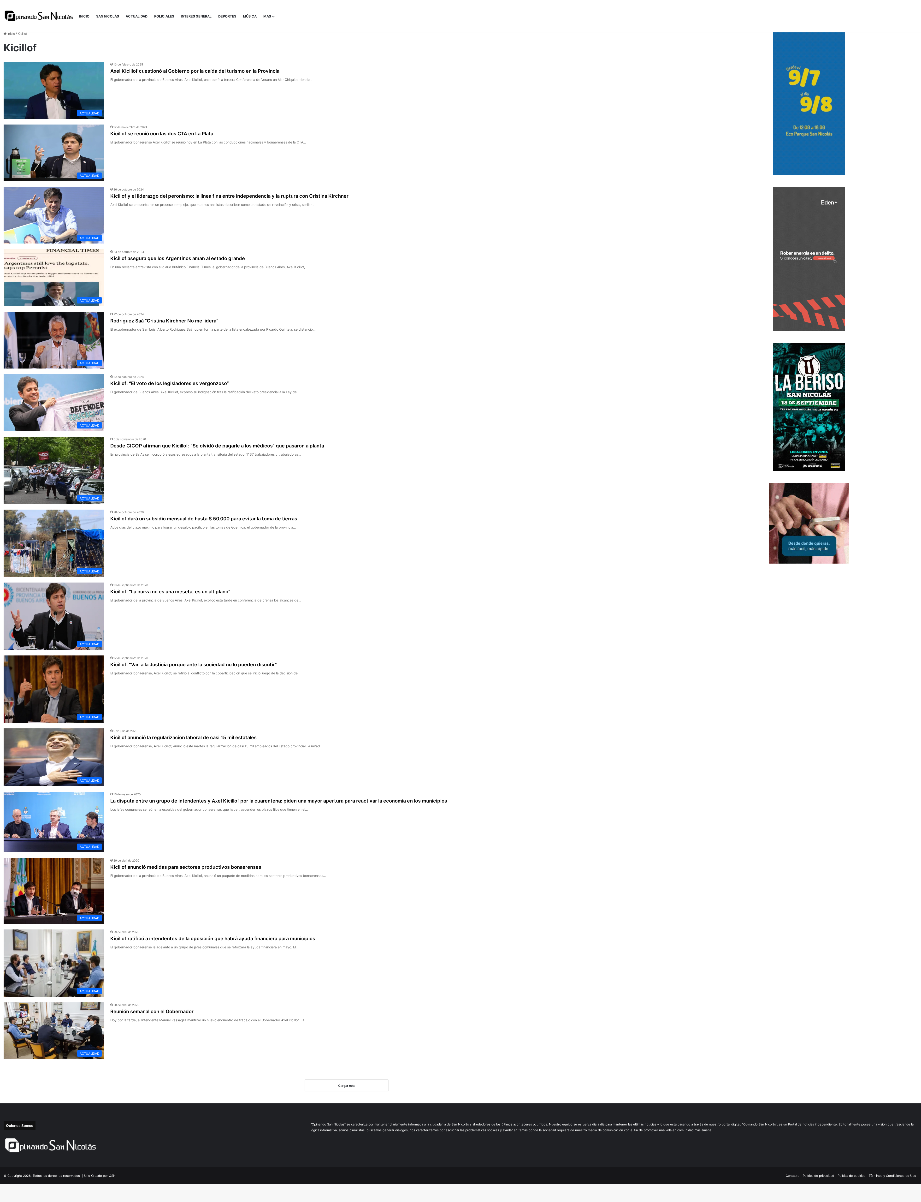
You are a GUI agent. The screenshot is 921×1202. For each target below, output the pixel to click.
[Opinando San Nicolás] (40, 16)
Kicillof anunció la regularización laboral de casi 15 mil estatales (183, 737)
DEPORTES (227, 16)
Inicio (10, 34)
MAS (267, 16)
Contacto (792, 1176)
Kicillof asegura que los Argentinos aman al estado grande (177, 258)
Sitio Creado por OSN (100, 1176)
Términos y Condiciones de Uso (892, 1176)
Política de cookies (851, 1176)
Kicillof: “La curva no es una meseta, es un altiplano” (170, 592)
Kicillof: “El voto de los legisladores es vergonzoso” (169, 383)
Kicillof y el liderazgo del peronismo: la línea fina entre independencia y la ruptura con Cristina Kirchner (229, 196)
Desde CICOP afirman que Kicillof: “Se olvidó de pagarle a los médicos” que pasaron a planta (217, 446)
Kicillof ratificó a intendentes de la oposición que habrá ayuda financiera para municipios (212, 938)
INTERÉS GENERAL (196, 16)
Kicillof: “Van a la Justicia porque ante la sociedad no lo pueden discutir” (193, 664)
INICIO (84, 16)
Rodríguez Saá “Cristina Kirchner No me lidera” (164, 321)
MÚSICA (250, 16)
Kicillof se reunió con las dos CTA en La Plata (161, 134)
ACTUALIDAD (137, 16)
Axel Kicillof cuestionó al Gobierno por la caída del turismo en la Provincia (194, 71)
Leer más (124, 90)
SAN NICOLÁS (107, 16)
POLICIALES (164, 16)
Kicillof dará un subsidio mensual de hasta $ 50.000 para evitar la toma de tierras (203, 519)
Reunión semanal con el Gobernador (152, 1011)
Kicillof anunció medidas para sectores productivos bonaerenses (185, 867)
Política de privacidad (818, 1176)
